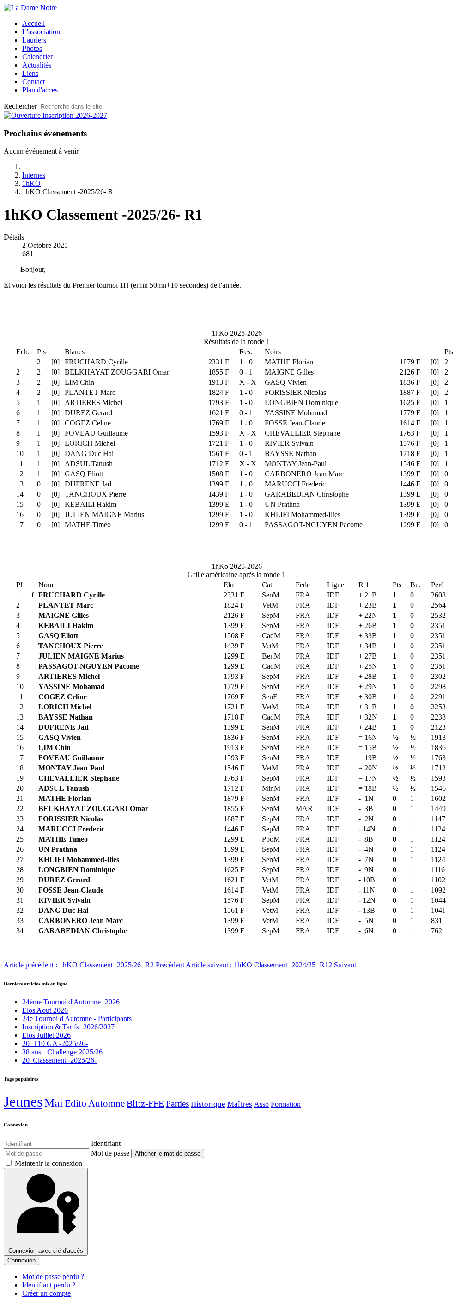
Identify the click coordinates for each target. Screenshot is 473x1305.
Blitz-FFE (145, 1103)
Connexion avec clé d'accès (45, 1250)
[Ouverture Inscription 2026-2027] (55, 115)
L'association (41, 32)
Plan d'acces (40, 90)
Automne (106, 1103)
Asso (261, 1104)
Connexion (21, 1260)
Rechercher (20, 106)
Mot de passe (110, 1153)
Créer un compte (46, 1293)
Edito (75, 1103)
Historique (208, 1104)
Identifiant (106, 1143)
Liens (30, 73)
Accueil (33, 23)
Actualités (36, 65)
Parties (177, 1103)
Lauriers (34, 40)
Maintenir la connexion (48, 1163)
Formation (286, 1104)
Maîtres (239, 1104)
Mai (53, 1102)
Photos (32, 48)
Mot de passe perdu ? (53, 1276)
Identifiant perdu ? (48, 1285)
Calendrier (37, 57)
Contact (33, 82)
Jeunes (23, 1101)
